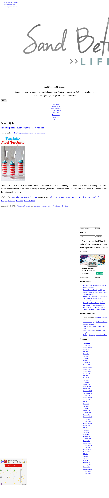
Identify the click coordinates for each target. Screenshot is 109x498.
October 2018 (87, 421)
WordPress (56, 206)
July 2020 (85, 375)
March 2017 (86, 462)
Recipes (11, 200)
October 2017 (87, 447)
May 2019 (86, 406)
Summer (19, 200)
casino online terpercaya (89, 330)
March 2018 (86, 436)
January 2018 (86, 441)
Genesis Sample (24, 206)
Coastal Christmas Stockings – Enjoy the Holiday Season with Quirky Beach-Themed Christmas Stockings (95, 292)
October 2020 (87, 369)
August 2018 (86, 425)
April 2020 (86, 382)
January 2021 (86, 365)
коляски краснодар (88, 322)
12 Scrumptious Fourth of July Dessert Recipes (22, 127)
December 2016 (87, 469)
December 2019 (87, 391)
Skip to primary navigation (11, 2)
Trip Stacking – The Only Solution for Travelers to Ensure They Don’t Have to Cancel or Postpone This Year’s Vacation (94, 307)
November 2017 (87, 445)
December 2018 (87, 417)
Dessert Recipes (71, 197)
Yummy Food (29, 200)
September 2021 (87, 347)
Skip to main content (9, 4)
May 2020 (86, 380)
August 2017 (86, 451)
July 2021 (85, 351)
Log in (65, 206)
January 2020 (86, 388)
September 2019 (87, 397)
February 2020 (87, 386)
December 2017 (87, 443)
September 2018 (87, 423)
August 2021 (86, 349)
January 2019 (86, 415)
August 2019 (86, 399)
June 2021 (86, 354)
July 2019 (85, 401)
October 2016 (87, 473)
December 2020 (87, 367)
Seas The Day (17, 197)
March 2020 (86, 384)
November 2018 (87, 419)
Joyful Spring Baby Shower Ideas (98, 335)
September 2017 (87, 449)
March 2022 (86, 343)
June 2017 (86, 456)
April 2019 (86, 408)
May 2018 (86, 432)
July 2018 (85, 428)
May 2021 (86, 356)
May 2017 (86, 458)
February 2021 (87, 362)
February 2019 (87, 412)
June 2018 (86, 430)
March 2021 (86, 360)
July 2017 (85, 454)
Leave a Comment (37, 133)
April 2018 (86, 434)
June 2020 (86, 378)
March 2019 (86, 410)
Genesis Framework (42, 206)
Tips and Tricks (30, 197)
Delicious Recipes (56, 197)
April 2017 (86, 460)
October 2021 (87, 345)
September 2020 (87, 371)
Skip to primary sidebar (10, 6)
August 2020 (86, 373)
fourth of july (84, 197)
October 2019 (87, 395)
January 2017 (86, 467)
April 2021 (86, 358)
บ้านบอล (85, 326)
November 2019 (87, 393)
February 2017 (87, 464)
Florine (85, 335)
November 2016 (87, 471)
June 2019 (86, 404)
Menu (4, 100)
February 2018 (87, 438)
